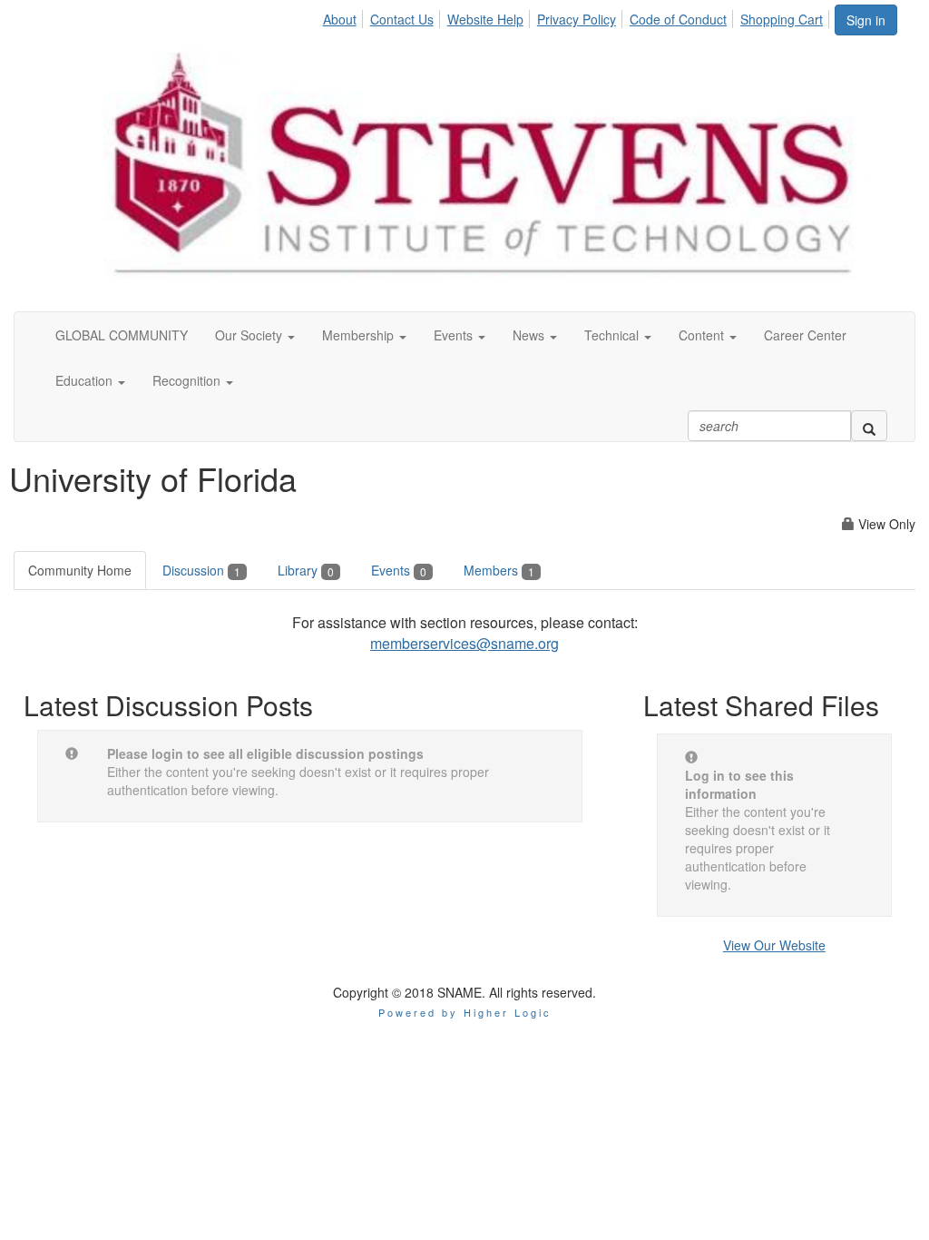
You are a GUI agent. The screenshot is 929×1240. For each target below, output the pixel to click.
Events (398, 570)
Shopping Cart (781, 19)
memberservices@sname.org (464, 643)
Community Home (80, 570)
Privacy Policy (576, 19)
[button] (254, 335)
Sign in (865, 20)
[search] (869, 425)
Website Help (485, 19)
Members (499, 570)
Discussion (201, 570)
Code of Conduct (678, 19)
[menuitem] (343, 16)
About (340, 19)
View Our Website (774, 945)
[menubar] (577, 16)
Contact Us (402, 19)
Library (306, 570)
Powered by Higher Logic (465, 1012)
